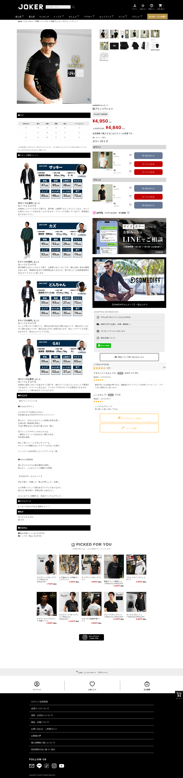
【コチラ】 (32, 206)
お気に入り (143, 7)
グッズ (123, 16)
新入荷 (19, 16)
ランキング (44, 16)
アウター (89, 16)
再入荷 (32, 16)
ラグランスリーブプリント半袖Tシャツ (46, 620)
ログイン (134, 7)
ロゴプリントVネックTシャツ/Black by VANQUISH (46, 579)
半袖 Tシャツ (55, 21)
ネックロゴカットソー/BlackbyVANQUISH (135, 616)
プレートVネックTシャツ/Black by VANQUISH (113, 616)
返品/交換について (108, 338)
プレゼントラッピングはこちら (113, 331)
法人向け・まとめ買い (157, 16)
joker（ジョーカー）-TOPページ (93, 672)
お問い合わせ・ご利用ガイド (44, 729)
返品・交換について (40, 722)
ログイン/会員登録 (39, 701)
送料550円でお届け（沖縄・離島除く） (116, 324)
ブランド (137, 16)
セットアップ (106, 16)
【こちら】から (33, 150)
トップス (58, 16)
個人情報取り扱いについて (43, 742)
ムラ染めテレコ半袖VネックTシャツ (68, 578)
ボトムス (74, 16)
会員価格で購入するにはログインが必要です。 (113, 133)
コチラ (40, 533)
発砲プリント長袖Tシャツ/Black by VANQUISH (113, 582)
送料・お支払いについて (42, 715)
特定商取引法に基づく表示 (43, 749)
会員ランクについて (40, 708)
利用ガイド (152, 7)
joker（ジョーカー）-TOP (28, 21)
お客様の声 (36, 735)
